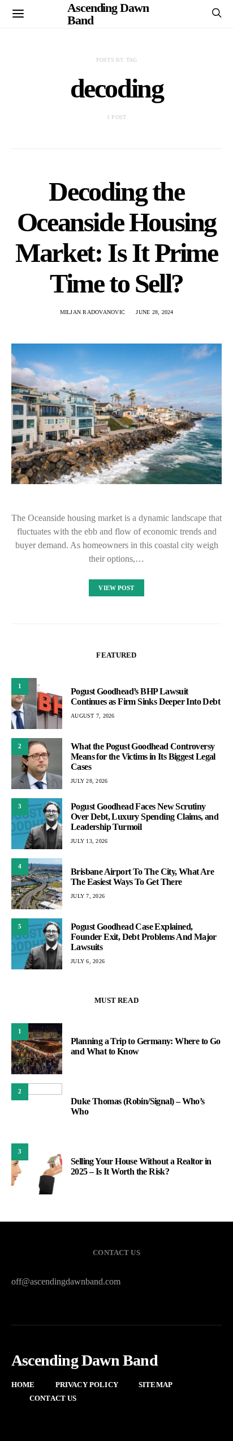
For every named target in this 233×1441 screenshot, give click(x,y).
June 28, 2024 (154, 312)
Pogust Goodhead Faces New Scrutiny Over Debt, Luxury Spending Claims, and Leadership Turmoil (144, 817)
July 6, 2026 (88, 961)
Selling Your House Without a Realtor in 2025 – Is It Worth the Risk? (141, 1166)
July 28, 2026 (89, 781)
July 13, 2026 (89, 841)
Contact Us (53, 1398)
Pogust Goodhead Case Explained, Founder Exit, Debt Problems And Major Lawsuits (144, 937)
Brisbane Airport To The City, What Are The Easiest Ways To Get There (142, 877)
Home (23, 1384)
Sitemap (155, 1384)
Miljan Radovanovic (93, 312)
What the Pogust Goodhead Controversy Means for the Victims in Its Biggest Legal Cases (143, 756)
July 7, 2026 (88, 896)
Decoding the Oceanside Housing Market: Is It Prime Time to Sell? (116, 237)
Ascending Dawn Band (84, 1360)
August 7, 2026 (93, 716)
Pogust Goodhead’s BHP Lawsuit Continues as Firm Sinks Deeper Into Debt (145, 696)
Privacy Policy (86, 1384)
